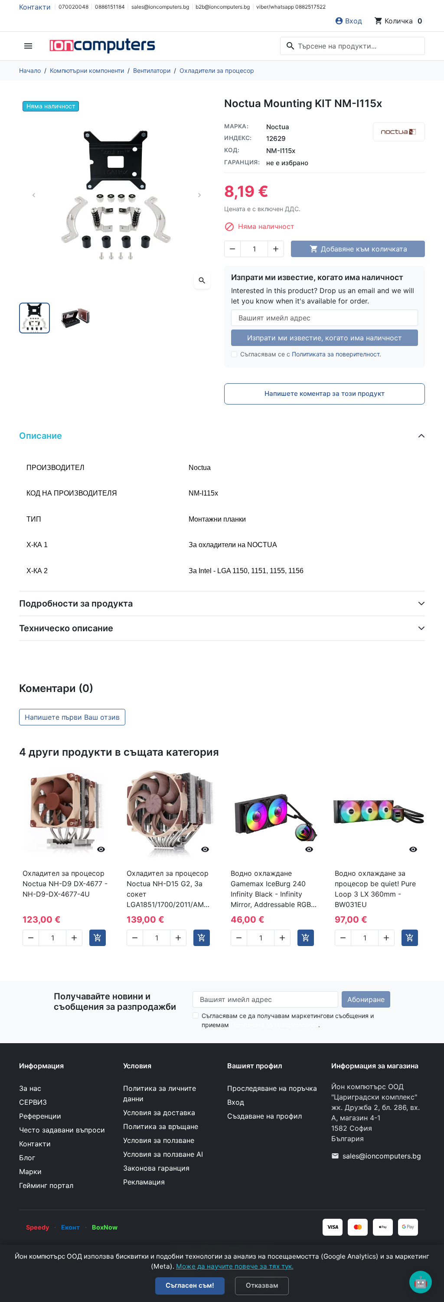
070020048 (73, 6)
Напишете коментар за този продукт (324, 393)
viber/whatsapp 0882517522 (291, 6)
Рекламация (144, 1182)
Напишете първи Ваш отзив (72, 717)
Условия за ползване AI (163, 1154)
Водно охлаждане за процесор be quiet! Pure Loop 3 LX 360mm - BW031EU (375, 889)
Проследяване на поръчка (272, 1088)
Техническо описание (66, 628)
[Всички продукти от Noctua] (399, 131)
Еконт (70, 1227)
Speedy (37, 1227)
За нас (30, 1088)
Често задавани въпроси (62, 1130)
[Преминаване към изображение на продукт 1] (34, 318)
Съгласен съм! (190, 1285)
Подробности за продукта (76, 603)
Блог (27, 1157)
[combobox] (352, 46)
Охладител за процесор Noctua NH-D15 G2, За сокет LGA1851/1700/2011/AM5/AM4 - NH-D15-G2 (170, 889)
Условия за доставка (159, 1112)
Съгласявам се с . (310, 354)
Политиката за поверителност (335, 354)
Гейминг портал (46, 1185)
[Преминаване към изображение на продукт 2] (75, 318)
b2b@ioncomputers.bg (223, 6)
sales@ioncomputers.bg (160, 6)
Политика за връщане (160, 1126)
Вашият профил (254, 1065)
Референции (40, 1116)
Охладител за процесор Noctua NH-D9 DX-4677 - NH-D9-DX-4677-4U (65, 883)
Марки (30, 1171)
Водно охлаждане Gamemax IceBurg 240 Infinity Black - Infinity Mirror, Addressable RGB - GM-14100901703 (273, 889)
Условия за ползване (158, 1140)
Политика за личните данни (159, 1093)
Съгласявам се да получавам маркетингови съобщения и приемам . (288, 1020)
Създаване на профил (264, 1116)
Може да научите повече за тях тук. (235, 1266)
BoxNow (105, 1227)
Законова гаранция (156, 1168)
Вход (235, 1102)
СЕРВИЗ (33, 1102)
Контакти (35, 7)
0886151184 (110, 6)
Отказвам (262, 1285)
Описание (40, 436)
